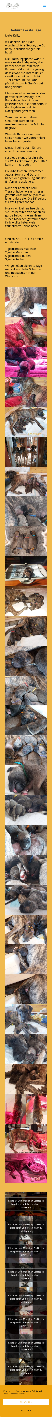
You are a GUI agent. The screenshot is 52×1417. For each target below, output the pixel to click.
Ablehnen (26, 1410)
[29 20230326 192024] (26, 1152)
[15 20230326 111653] (26, 734)
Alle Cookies (26, 1402)
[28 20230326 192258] (26, 1123)
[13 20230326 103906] (26, 675)
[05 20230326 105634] (26, 436)
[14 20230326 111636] (26, 704)
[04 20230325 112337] (26, 406)
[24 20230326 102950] (26, 1003)
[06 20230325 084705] (26, 465)
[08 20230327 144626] (26, 525)
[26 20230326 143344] (26, 1063)
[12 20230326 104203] (26, 645)
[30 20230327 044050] (26, 1182)
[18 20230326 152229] (26, 824)
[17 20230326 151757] (26, 794)
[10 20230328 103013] (26, 585)
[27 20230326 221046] (26, 1093)
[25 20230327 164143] (26, 1033)
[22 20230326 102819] (26, 943)
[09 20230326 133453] (26, 555)
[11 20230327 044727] (26, 615)
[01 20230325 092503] (26, 316)
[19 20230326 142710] (26, 854)
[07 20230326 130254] (26, 495)
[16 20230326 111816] (26, 764)
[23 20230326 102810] (26, 973)
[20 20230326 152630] (26, 884)
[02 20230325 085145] (26, 346)
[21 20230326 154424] (26, 913)
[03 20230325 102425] (26, 376)
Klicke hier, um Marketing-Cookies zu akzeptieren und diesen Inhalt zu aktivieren (26, 1204)
